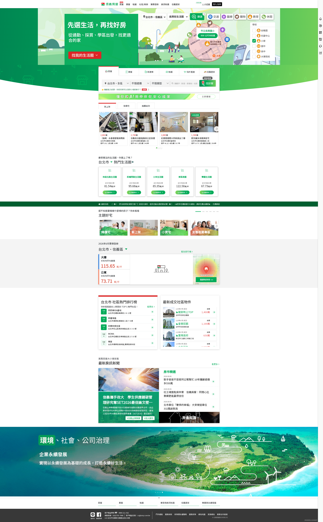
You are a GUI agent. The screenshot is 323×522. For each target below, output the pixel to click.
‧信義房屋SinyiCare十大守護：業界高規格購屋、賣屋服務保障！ (204, 204)
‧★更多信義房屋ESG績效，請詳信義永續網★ (158, 204)
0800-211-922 (124, 513)
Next (217, 129)
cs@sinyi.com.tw (143, 515)
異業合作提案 (222, 514)
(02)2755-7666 (118, 515)
